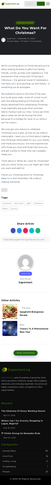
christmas (6, 203)
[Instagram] (28, 396)
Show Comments (25, 353)
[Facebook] (18, 396)
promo (14, 209)
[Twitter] (23, 396)
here (9, 178)
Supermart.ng (7, 378)
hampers (38, 203)
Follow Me (25, 274)
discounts (19, 203)
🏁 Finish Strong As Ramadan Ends (20, 433)
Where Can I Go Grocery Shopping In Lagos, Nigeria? (22, 422)
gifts (13, 84)
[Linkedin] (32, 396)
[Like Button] (4, 190)
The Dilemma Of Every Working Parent (23, 411)
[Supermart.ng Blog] (10, 3)
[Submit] (41, 4)
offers (5, 209)
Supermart (11, 38)
